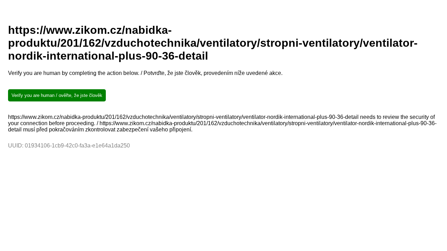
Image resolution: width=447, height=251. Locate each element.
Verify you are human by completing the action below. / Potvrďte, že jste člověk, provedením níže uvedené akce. (145, 73)
